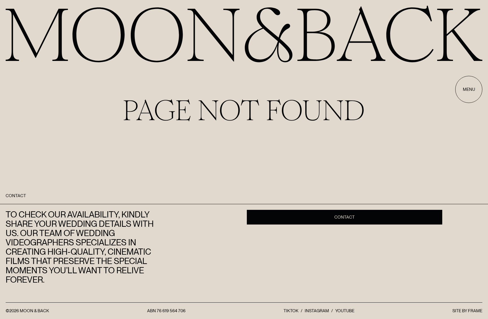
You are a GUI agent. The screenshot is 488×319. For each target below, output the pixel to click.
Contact (344, 217)
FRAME (475, 310)
